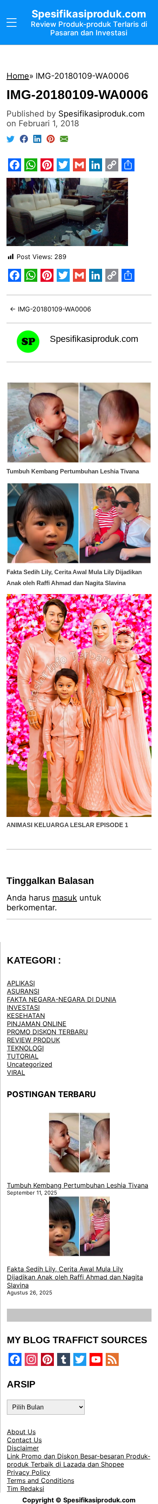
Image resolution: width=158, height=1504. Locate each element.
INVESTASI (23, 1007)
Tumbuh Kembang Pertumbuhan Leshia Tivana (72, 471)
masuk (64, 898)
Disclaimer (23, 1448)
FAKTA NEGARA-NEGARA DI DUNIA (61, 999)
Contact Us (24, 1440)
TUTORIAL (22, 1056)
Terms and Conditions (40, 1480)
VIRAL (16, 1072)
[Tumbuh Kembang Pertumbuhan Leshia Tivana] (79, 1143)
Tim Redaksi (25, 1489)
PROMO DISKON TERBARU (47, 1032)
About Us (21, 1432)
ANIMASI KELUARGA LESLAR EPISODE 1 (67, 824)
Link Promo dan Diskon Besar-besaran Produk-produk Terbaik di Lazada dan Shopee (78, 1460)
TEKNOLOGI (25, 1048)
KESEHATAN (26, 1015)
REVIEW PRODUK (33, 1040)
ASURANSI (23, 991)
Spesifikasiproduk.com (94, 339)
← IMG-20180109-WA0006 (50, 309)
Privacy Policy (28, 1472)
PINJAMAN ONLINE (36, 1024)
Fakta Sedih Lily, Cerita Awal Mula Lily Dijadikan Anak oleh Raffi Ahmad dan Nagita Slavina (75, 1277)
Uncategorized (29, 1064)
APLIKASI (21, 983)
